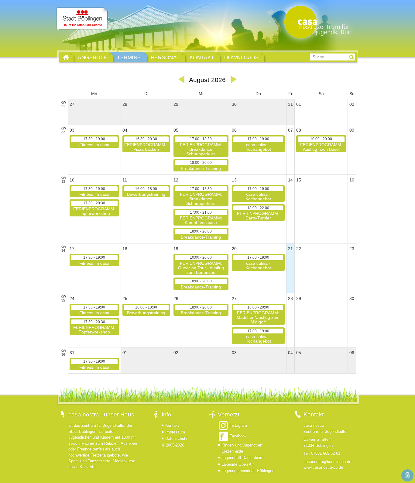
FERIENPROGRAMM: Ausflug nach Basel (321, 144)
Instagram (238, 425)
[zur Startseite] (316, 22)
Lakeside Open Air (237, 464)
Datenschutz (176, 438)
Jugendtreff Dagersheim (242, 457)
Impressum (175, 432)
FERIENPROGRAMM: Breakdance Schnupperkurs (201, 146)
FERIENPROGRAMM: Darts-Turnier (258, 213)
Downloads (241, 57)
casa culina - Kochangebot (258, 144)
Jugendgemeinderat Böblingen (247, 470)
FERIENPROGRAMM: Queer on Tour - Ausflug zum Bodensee (201, 265)
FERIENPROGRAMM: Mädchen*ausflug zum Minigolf (258, 315)
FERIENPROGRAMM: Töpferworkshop (94, 208)
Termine (129, 57)
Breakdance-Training (201, 165)
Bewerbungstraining (146, 192)
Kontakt (202, 57)
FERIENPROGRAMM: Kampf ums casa (201, 217)
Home (66, 57)
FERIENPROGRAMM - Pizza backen (146, 144)
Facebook (238, 436)
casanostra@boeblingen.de (327, 461)
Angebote (92, 57)
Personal (165, 57)
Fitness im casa (94, 142)
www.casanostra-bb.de (323, 467)
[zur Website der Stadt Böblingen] (82, 19)
